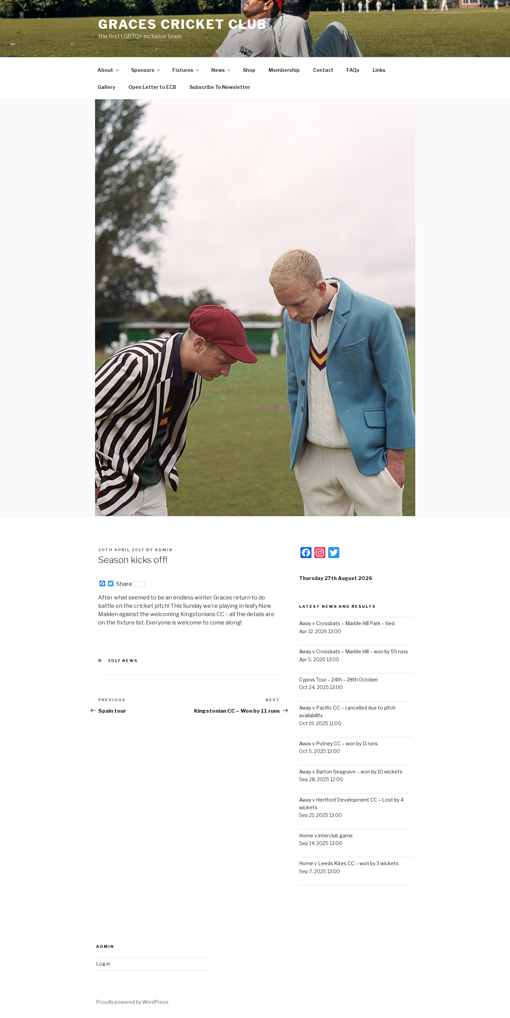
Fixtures (182, 70)
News (218, 70)
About (105, 70)
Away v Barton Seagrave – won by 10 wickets (350, 772)
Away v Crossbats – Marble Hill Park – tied (346, 623)
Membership (284, 70)
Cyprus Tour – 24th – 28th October (338, 679)
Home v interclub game (326, 835)
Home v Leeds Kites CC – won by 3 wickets (349, 863)
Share (124, 584)
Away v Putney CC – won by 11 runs (338, 743)
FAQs (353, 70)
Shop (249, 70)
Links (379, 70)
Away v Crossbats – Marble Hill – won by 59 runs (353, 651)
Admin (164, 549)
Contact (323, 70)
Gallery (106, 87)
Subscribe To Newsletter (219, 87)
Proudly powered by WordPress (132, 1002)
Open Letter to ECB (152, 87)
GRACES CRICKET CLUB (182, 24)
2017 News (123, 660)
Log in (103, 964)
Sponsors (142, 70)
